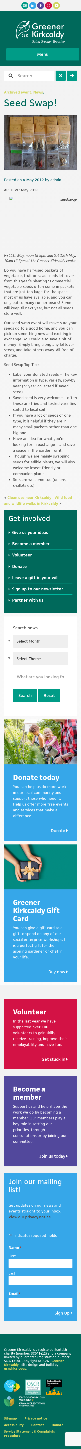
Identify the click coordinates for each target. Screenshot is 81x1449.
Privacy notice (36, 1418)
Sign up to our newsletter (37, 589)
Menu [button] (42, 54)
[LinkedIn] (32, 5)
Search (25, 695)
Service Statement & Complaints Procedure (29, 1433)
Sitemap (10, 1418)
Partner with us (27, 600)
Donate (19, 566)
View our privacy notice (30, 1217)
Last (12, 1273)
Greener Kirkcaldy (40, 30)
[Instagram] (48, 5)
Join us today (52, 1156)
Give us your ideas (30, 532)
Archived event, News (23, 92)
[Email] (24, 5)
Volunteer (22, 555)
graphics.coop (15, 1368)
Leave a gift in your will (35, 577)
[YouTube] (56, 5)
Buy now (57, 972)
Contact (37, 1425)
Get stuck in (54, 1059)
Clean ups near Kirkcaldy (29, 497)
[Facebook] (40, 5)
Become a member (31, 544)
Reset (49, 695)
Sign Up (62, 1313)
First (12, 1256)
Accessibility (14, 1425)
